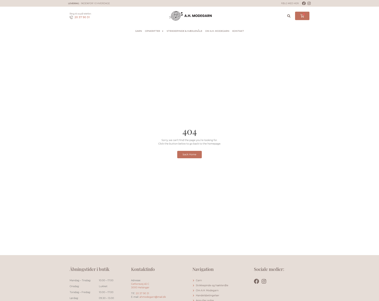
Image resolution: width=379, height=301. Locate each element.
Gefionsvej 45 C (140, 284)
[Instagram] (309, 3)
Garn (138, 31)
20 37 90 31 (82, 17)
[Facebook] (304, 3)
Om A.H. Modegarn (217, 31)
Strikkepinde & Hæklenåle (184, 31)
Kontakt (238, 31)
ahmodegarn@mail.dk (152, 297)
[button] (289, 16)
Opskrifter (152, 31)
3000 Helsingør (140, 287)
